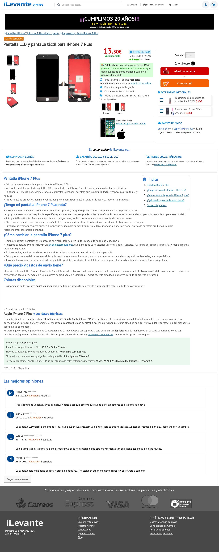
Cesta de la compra (214, 5)
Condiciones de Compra (163, 525)
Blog (80, 537)
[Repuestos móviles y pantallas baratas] (23, 5)
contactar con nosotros (100, 334)
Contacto (133, 4)
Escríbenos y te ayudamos (165, 164)
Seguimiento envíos (155, 4)
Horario (175, 4)
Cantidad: (180, 55)
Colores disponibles (157, 205)
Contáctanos (84, 529)
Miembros (206, 5)
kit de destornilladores (60, 244)
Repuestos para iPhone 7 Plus (131, 123)
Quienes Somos (86, 533)
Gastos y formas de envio (163, 521)
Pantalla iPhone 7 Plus (158, 185)
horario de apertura (141, 83)
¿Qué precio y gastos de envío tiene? (165, 200)
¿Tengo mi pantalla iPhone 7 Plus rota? (166, 190)
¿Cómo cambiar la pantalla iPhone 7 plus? (168, 195)
